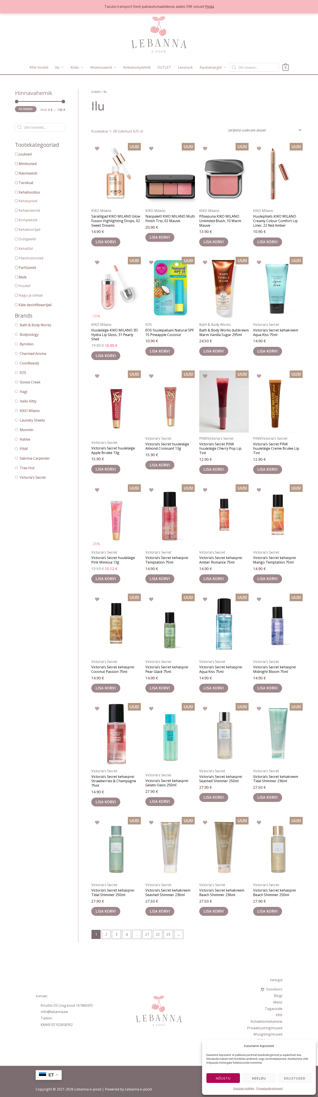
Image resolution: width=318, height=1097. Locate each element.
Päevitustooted (31, 258)
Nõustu (223, 1078)
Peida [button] (209, 6)
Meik (23, 277)
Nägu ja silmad (31, 295)
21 (147, 934)
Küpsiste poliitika (243, 1088)
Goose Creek (30, 382)
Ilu (57, 67)
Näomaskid (28, 173)
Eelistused (294, 1078)
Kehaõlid (26, 248)
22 (158, 934)
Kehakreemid (29, 210)
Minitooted (28, 163)
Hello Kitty (28, 401)
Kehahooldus (29, 192)
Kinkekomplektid (136, 67)
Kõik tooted (38, 67)
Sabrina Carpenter (35, 458)
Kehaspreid (28, 201)
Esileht (96, 91)
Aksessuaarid (101, 67)
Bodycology (29, 334)
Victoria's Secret (33, 477)
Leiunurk (185, 67)
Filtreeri (26, 109)
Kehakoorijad (29, 229)
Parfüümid (27, 267)
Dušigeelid (27, 239)
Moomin (26, 429)
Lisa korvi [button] (106, 241)
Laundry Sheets (32, 420)
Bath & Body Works (35, 325)
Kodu (75, 67)
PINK (24, 448)
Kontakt (41, 996)
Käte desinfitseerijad (35, 304)
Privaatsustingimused (269, 1088)
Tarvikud (26, 182)
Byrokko (27, 344)
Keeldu (259, 1078)
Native (25, 439)
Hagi (23, 391)
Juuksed (25, 154)
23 (168, 934)
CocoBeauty (29, 363)
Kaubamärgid (211, 67)
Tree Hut (27, 467)
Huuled (24, 285)
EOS (23, 372)
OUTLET (164, 67)
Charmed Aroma (33, 353)
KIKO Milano (30, 410)
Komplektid (28, 220)
